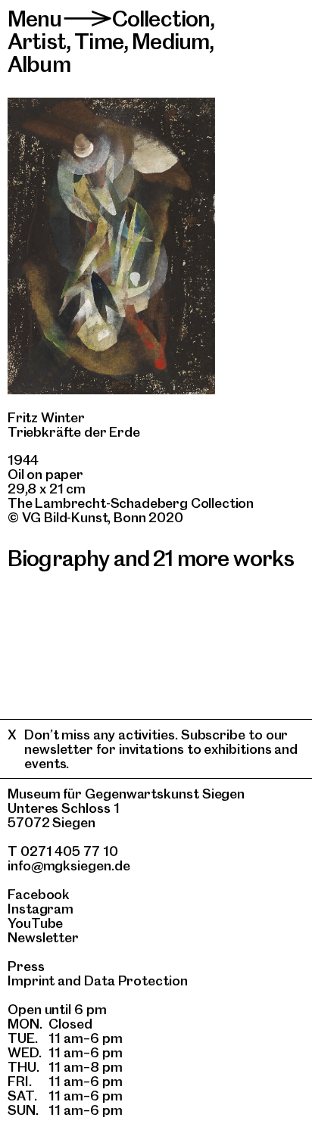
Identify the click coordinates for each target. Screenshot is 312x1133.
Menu (35, 18)
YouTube (35, 923)
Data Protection (136, 980)
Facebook (39, 894)
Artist (37, 41)
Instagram (40, 909)
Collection (161, 18)
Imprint (31, 980)
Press (26, 966)
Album (39, 64)
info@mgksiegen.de (69, 865)
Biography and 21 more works (151, 558)
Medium (170, 41)
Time (98, 41)
